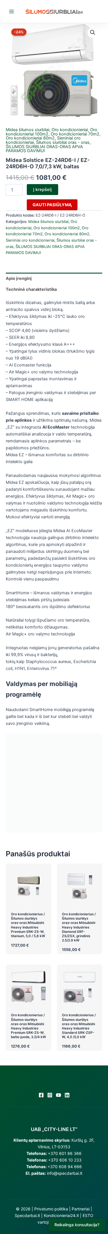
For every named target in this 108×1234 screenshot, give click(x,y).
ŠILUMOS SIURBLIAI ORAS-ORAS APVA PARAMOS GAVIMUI (44, 149)
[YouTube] (58, 1095)
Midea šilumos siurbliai (27, 129)
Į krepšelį (42, 189)
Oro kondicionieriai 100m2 (56, 228)
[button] (93, 32)
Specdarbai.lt (27, 1215)
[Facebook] (41, 1095)
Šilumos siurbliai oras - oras (63, 142)
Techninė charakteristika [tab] (31, 289)
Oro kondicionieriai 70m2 (75, 134)
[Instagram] (49, 1095)
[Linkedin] (67, 1095)
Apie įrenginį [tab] (19, 278)
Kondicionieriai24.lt (61, 1215)
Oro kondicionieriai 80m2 (30, 138)
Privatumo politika (51, 1208)
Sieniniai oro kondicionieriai (30, 240)
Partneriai (81, 1208)
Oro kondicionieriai (70, 129)
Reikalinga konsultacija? (76, 1224)
